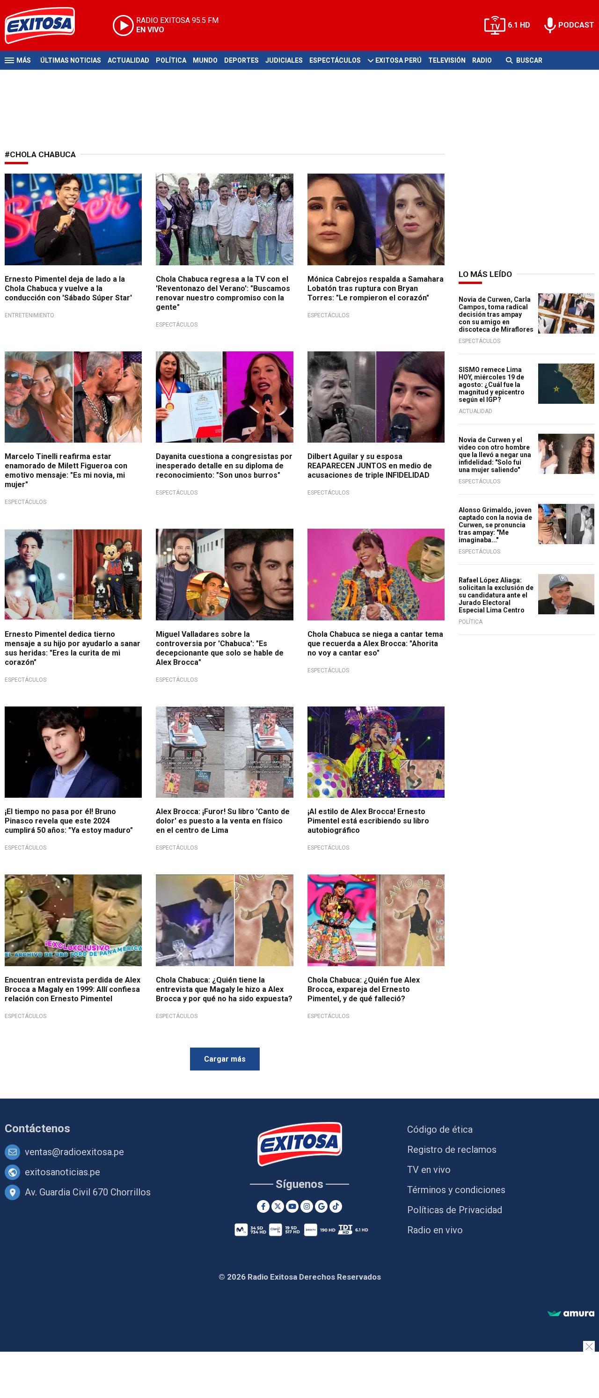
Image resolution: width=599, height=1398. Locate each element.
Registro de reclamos (452, 1149)
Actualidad (128, 60)
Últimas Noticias (70, 60)
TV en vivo (429, 1169)
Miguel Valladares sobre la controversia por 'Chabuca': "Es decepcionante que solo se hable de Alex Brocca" (220, 648)
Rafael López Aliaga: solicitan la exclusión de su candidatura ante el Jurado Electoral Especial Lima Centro (496, 595)
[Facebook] (263, 1206)
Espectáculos (335, 60)
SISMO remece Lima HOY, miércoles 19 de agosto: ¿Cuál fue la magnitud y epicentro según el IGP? (492, 384)
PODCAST (576, 25)
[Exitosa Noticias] (47, 25)
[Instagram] (306, 1206)
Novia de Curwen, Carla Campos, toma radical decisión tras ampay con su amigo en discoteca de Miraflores (496, 314)
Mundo (205, 60)
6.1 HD (519, 25)
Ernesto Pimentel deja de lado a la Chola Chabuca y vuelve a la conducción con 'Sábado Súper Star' (68, 288)
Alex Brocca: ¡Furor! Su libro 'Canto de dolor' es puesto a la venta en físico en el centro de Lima (223, 821)
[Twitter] (277, 1206)
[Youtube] (292, 1206)
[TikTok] (335, 1206)
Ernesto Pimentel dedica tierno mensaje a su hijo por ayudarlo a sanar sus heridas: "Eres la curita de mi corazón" (72, 648)
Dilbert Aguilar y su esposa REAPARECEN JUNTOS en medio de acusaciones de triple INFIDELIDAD (369, 466)
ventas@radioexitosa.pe (74, 1152)
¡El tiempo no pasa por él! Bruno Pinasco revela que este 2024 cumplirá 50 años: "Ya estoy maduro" (69, 821)
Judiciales (284, 60)
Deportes (241, 60)
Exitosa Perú (398, 60)
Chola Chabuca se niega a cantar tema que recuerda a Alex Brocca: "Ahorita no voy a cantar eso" (375, 643)
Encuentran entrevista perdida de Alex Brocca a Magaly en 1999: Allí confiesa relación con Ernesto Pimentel (72, 989)
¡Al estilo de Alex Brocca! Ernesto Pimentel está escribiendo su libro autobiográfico (368, 821)
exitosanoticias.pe (62, 1172)
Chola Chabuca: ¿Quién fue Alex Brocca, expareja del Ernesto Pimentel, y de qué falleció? (363, 989)
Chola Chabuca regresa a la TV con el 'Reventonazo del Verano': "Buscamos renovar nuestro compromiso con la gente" (223, 293)
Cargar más (225, 1059)
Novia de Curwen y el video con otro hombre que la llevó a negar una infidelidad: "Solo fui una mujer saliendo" (495, 454)
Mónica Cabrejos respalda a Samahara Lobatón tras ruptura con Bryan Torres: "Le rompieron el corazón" (375, 288)
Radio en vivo (435, 1230)
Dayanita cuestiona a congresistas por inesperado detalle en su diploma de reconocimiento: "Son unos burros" (224, 466)
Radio (482, 60)
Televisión (447, 60)
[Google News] (321, 1206)
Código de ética (440, 1129)
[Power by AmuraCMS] (571, 1314)
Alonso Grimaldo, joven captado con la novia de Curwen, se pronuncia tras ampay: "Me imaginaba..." (495, 525)
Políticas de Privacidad (454, 1210)
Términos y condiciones (456, 1189)
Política (171, 60)
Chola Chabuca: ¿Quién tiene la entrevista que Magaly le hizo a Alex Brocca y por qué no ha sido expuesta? (224, 989)
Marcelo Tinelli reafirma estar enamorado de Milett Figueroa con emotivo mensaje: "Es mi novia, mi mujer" (66, 470)
